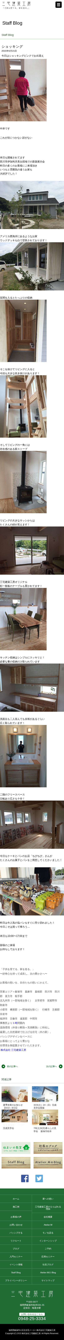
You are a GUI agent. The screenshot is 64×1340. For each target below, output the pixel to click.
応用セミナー (48, 1256)
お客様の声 (16, 1217)
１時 (14, 1023)
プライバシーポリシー (16, 1280)
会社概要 (48, 1217)
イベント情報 (16, 1264)
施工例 (16, 1206)
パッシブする (16, 1232)
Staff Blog (16, 1272)
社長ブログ (48, 1264)
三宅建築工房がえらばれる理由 (48, 1207)
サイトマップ (48, 1280)
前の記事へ (12, 1066)
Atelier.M (48, 1225)
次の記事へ (51, 1066)
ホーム (16, 1199)
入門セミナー (16, 1256)
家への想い (48, 1199)
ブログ (16, 1248)
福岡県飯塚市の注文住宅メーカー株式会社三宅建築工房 (32, 1330)
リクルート (16, 1240)
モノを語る (48, 1232)
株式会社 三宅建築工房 (13, 1050)
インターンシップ (48, 1240)
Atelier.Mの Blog (48, 1272)
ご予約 (48, 1248)
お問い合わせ (16, 1225)
